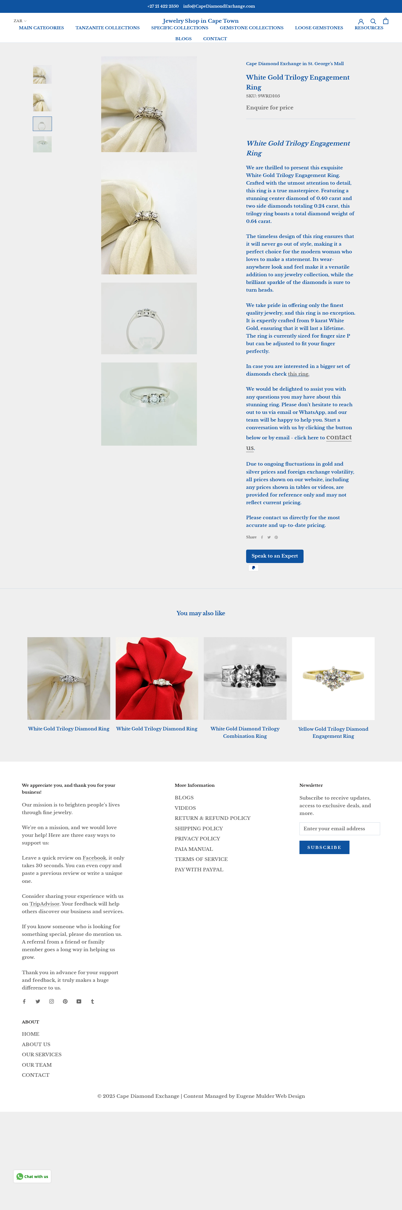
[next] (385, 682)
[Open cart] (385, 21)
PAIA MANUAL (194, 849)
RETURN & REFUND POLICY (212, 818)
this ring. (298, 374)
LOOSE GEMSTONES (319, 27)
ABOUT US (36, 1044)
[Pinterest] (276, 537)
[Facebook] (262, 537)
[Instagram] (51, 1001)
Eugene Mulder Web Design (270, 1096)
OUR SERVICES (42, 1055)
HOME (30, 1034)
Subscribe (324, 847)
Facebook (94, 858)
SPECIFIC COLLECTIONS (179, 27)
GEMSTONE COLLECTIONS (252, 27)
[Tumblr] (92, 1001)
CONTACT (215, 38)
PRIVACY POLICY (197, 839)
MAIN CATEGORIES (41, 27)
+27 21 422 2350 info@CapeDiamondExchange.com (201, 6)
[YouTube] (79, 1001)
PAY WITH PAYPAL (199, 870)
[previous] (17, 682)
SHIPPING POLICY (199, 829)
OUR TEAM (37, 1065)
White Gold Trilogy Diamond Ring (68, 729)
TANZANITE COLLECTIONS (107, 27)
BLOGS (183, 38)
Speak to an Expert (275, 556)
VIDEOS (185, 808)
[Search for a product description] (373, 21)
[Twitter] (269, 537)
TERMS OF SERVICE (201, 859)
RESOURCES (369, 27)
